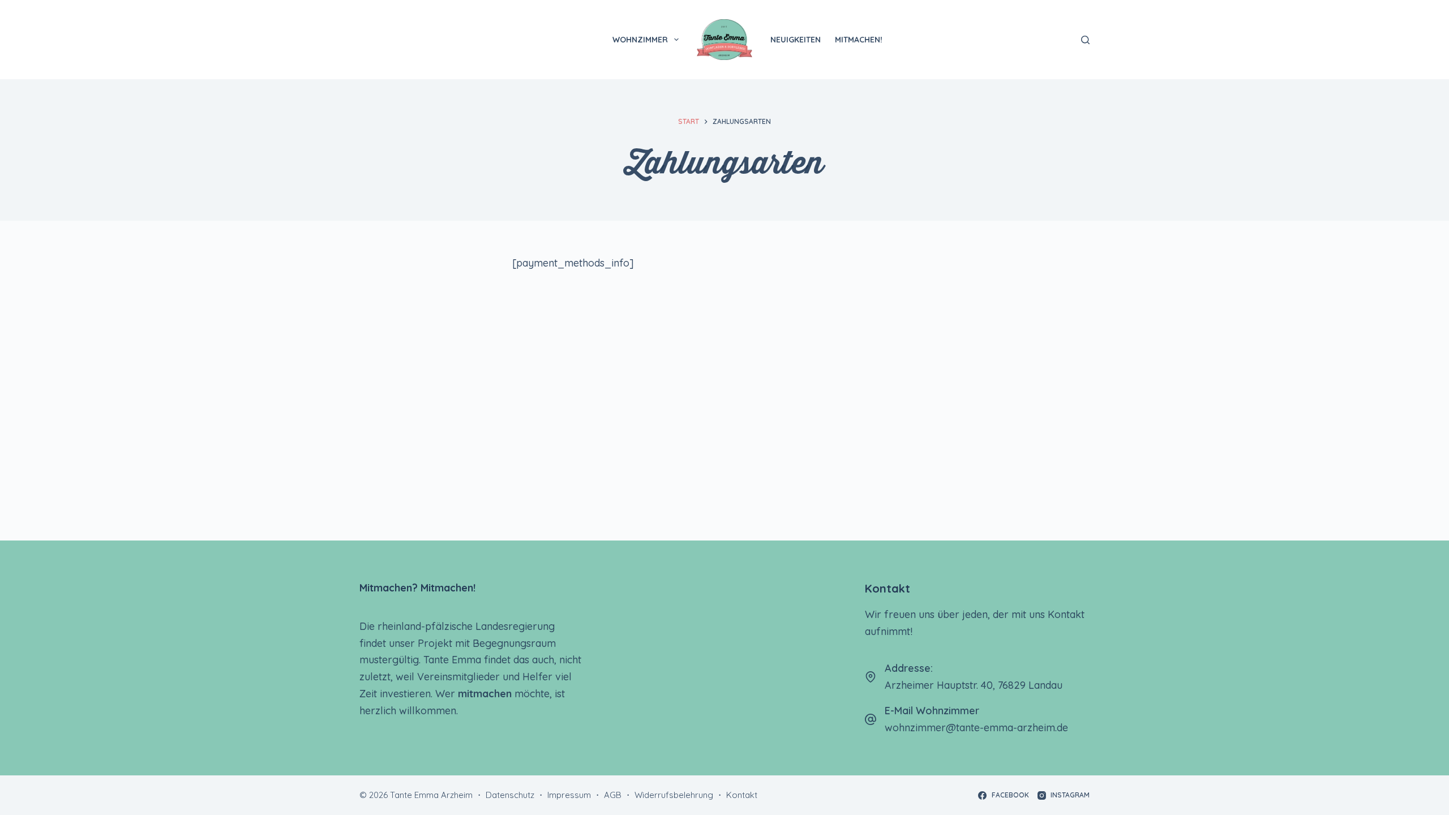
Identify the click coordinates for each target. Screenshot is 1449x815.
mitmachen (485, 693)
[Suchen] (1085, 40)
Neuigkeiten (795, 40)
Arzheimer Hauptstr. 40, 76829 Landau (973, 685)
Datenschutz (510, 795)
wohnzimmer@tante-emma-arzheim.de (976, 727)
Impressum (569, 795)
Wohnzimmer (640, 40)
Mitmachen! (858, 40)
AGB (612, 795)
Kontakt (741, 795)
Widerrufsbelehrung (674, 795)
